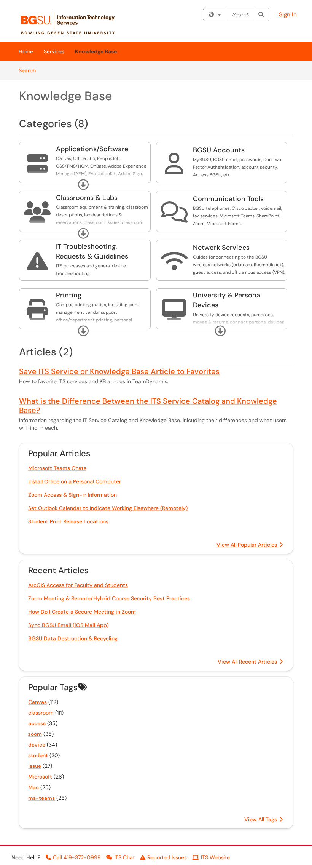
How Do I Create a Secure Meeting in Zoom (82, 611)
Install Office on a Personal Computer (74, 481)
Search (30, 70)
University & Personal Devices (227, 300)
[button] (83, 184)
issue (34, 766)
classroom (41, 712)
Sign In (288, 14)
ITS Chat (124, 857)
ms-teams (41, 798)
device (36, 744)
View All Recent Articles (248, 661)
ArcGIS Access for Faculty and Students (78, 585)
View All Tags (261, 819)
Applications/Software (92, 148)
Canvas (37, 702)
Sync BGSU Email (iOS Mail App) (68, 625)
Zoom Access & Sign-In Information (72, 494)
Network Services (221, 247)
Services (54, 51)
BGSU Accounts (219, 150)
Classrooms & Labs (87, 197)
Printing (68, 295)
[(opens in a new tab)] (72, 23)
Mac (33, 787)
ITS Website (215, 857)
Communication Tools (228, 198)
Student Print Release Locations (68, 521)
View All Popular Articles (247, 544)
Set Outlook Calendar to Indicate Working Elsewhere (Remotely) (108, 508)
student (38, 755)
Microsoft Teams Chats (57, 468)
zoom (35, 734)
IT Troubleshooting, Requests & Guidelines (92, 251)
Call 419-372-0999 (77, 857)
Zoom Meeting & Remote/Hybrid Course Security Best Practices (109, 598)
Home (26, 51)
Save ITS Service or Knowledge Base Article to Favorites (119, 371)
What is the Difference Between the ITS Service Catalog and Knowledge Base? (148, 405)
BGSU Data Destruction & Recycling (73, 638)
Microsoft (40, 776)
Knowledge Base (96, 51)
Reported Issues (167, 857)
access (37, 723)
